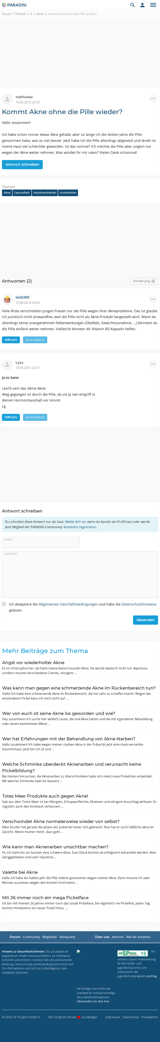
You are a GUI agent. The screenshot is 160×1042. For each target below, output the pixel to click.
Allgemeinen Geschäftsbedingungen (68, 604)
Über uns (102, 937)
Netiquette (67, 937)
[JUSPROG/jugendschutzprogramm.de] (132, 953)
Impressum (112, 1017)
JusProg (152, 976)
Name (8, 539)
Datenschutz (131, 1017)
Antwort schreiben (22, 164)
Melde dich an (75, 522)
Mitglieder (49, 937)
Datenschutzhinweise (139, 604)
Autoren (118, 937)
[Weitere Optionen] (153, 99)
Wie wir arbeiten (138, 937)
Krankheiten (68, 192)
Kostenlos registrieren (80, 527)
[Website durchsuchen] (133, 5)
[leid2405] (9, 299)
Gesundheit (22, 192)
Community (31, 937)
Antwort (11, 553)
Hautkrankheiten (44, 192)
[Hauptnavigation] (153, 5)
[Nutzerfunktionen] (142, 5)
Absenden (146, 620)
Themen (20, 14)
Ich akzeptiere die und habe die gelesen (82, 607)
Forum (6, 14)
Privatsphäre (149, 1017)
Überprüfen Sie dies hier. (93, 1001)
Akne (40, 14)
